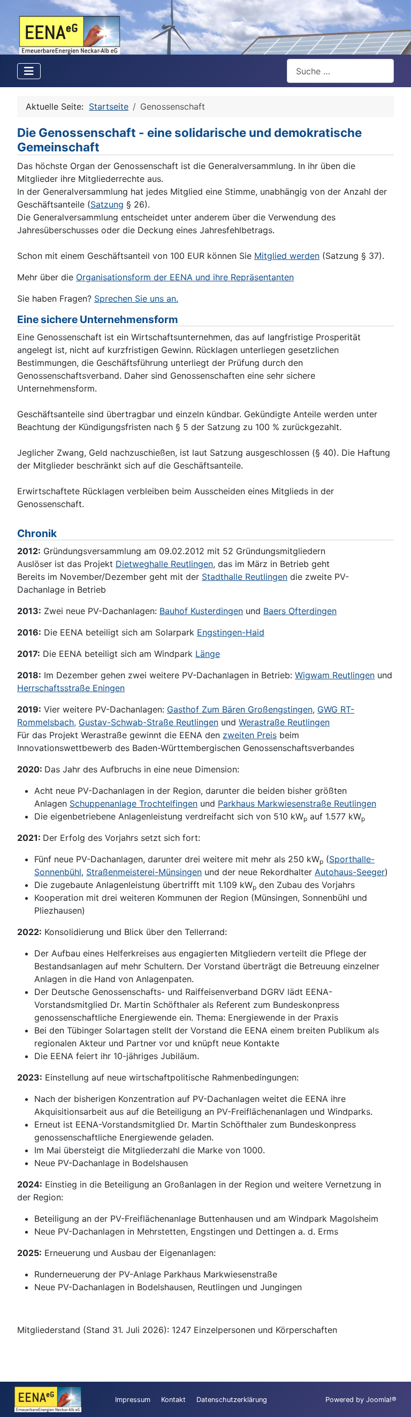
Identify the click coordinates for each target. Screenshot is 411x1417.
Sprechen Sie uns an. (136, 298)
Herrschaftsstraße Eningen (71, 688)
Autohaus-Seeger (350, 872)
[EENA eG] (205, 26)
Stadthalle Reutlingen (244, 576)
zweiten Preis (250, 735)
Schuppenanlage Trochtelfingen (133, 803)
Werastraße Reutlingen (284, 722)
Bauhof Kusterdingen (201, 611)
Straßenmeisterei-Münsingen (144, 872)
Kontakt (173, 1400)
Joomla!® (381, 1400)
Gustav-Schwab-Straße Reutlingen (148, 722)
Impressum (132, 1400)
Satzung (107, 204)
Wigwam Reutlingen (335, 675)
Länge (207, 653)
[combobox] (340, 71)
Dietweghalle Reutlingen (164, 563)
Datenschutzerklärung (231, 1400)
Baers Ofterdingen (300, 611)
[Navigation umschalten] (29, 71)
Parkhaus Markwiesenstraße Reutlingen (297, 803)
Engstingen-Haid (230, 632)
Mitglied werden (286, 255)
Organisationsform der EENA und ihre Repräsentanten (185, 277)
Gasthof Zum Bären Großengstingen (240, 709)
